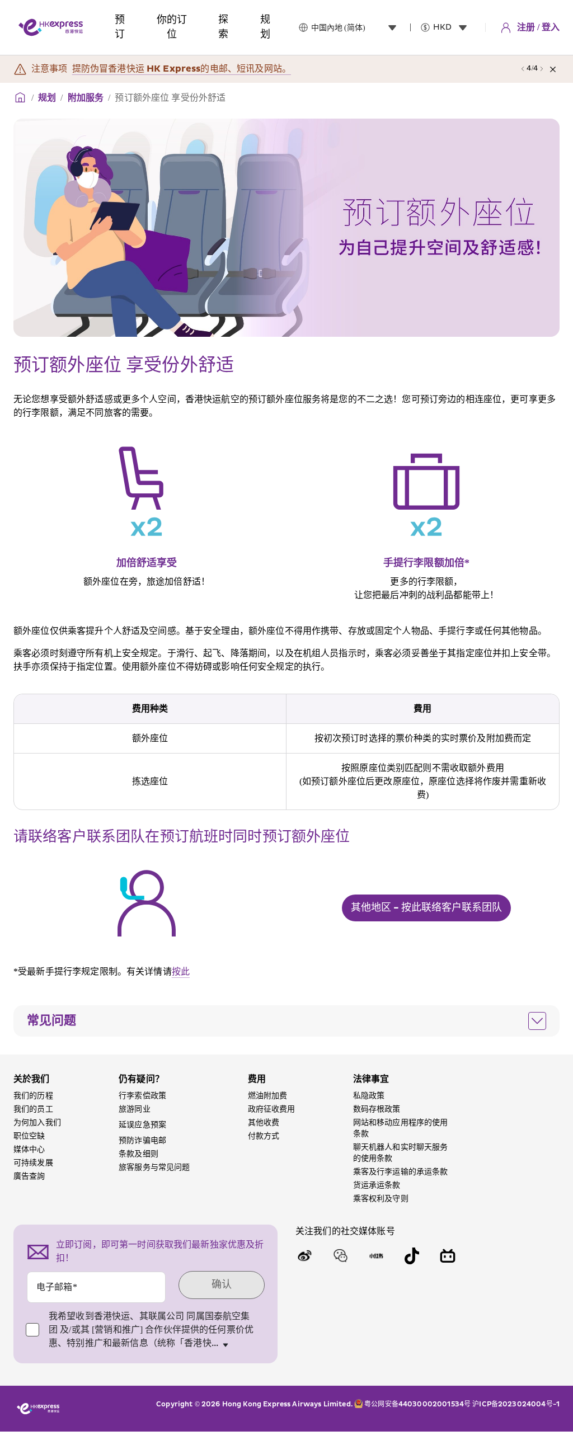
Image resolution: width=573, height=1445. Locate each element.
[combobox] (356, 27)
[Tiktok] (412, 1256)
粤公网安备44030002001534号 (417, 1404)
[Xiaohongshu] (376, 1256)
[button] (286, 1021)
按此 (181, 971)
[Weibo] (304, 1256)
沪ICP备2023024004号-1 (516, 1404)
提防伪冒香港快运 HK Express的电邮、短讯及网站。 (181, 68)
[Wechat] (340, 1256)
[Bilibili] (448, 1256)
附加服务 (86, 97)
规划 (47, 97)
